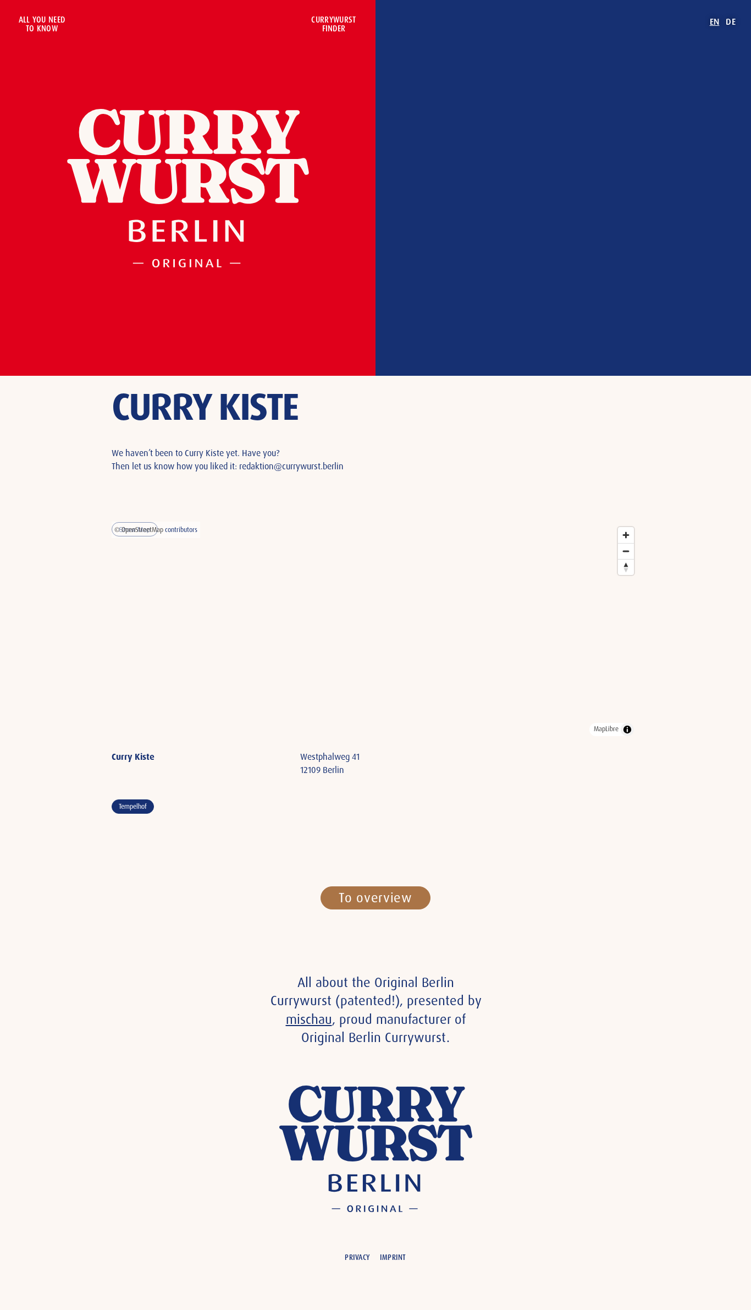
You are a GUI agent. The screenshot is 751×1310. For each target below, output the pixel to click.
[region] (375, 632)
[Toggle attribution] (627, 729)
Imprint (393, 1257)
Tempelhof (133, 806)
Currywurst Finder (333, 24)
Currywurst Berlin (188, 188)
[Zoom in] (626, 535)
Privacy (357, 1257)
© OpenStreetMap (138, 529)
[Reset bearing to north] (626, 567)
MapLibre (606, 729)
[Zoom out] (626, 551)
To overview (375, 897)
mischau (309, 1019)
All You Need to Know (42, 24)
